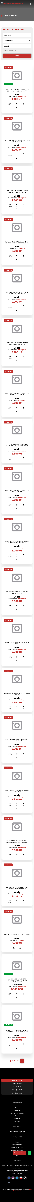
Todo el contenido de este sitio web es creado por (17, 1189)
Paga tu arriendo (19, 1153)
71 (18, 1061)
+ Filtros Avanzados (9, 51)
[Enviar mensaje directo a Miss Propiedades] (29, 1153)
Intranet (17, 1121)
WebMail (17, 1119)
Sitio (17, 1155)
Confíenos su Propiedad (17, 1132)
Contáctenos (17, 1116)
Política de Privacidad (17, 1113)
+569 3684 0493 (17, 1173)
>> (22, 1061)
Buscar (17, 56)
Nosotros (17, 1111)
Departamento (17, 1145)
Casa (17, 1142)
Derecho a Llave (16, 1147)
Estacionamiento (17, 1150)
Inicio (17, 1108)
